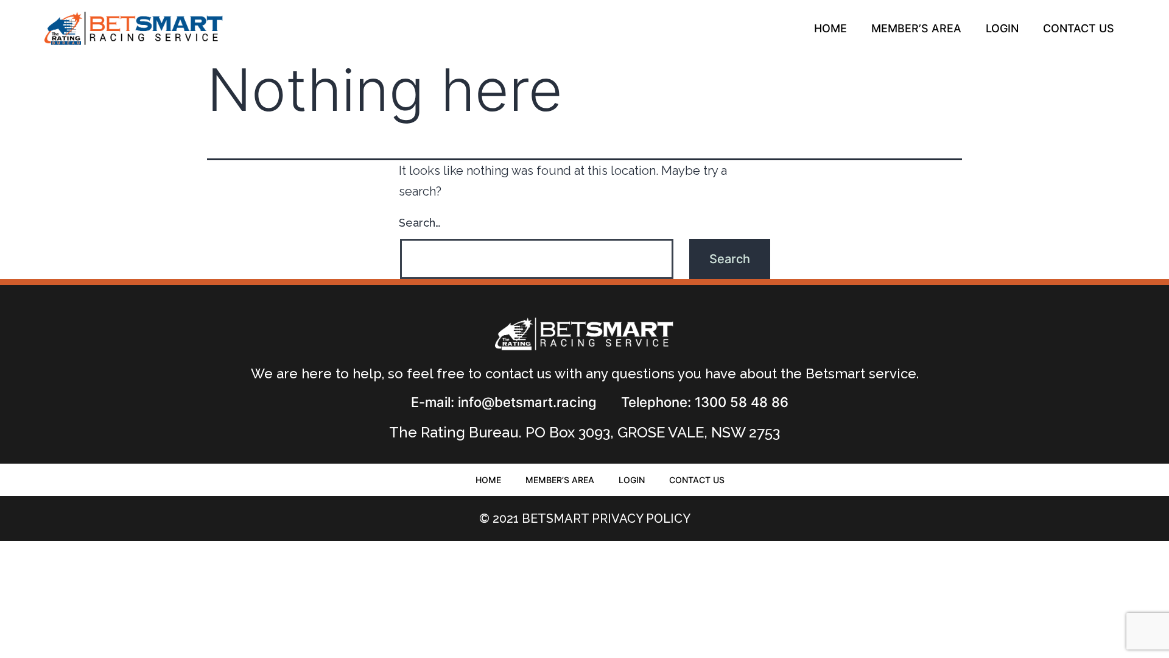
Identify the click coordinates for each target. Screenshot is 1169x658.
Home (830, 28)
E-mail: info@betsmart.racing (504, 402)
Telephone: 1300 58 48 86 (704, 402)
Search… (420, 222)
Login (1002, 28)
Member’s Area (916, 28)
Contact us (1078, 28)
